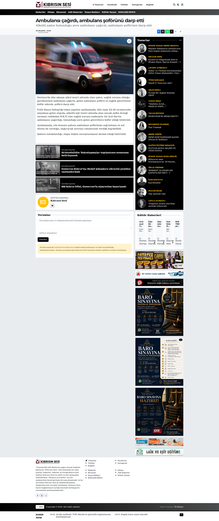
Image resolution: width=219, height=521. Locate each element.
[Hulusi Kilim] (141, 192)
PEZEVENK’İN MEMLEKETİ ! (163, 116)
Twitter (124, 5)
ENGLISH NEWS (126, 12)
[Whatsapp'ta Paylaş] (167, 31)
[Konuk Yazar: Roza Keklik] (141, 159)
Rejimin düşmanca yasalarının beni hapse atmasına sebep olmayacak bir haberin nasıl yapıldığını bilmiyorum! (164, 49)
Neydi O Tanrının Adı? (160, 83)
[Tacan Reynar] (141, 114)
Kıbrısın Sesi (59, 200)
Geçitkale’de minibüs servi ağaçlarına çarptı (159, 224)
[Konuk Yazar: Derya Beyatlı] (141, 48)
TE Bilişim (178, 507)
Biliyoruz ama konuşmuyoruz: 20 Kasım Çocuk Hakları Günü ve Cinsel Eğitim (164, 160)
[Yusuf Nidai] (141, 103)
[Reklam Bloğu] (159, 260)
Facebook (112, 5)
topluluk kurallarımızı (64, 247)
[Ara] (174, 4)
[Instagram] (46, 495)
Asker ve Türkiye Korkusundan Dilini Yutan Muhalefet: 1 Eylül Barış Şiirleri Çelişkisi (164, 72)
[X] (42, 495)
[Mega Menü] (182, 4)
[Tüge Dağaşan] (141, 81)
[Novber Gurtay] (143, 241)
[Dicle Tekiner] (141, 170)
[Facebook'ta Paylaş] (158, 31)
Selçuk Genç (155, 57)
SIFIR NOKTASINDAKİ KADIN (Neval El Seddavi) (163, 138)
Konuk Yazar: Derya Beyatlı (163, 46)
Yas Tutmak (154, 127)
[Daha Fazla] (171, 31)
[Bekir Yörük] (141, 136)
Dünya (51, 12)
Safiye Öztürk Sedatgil (161, 145)
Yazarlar (99, 5)
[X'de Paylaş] (163, 31)
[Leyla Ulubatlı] (141, 203)
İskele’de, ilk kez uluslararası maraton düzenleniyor (150, 224)
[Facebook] (37, 495)
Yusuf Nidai (154, 101)
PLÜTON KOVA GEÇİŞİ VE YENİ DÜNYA (162, 149)
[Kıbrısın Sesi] (53, 4)
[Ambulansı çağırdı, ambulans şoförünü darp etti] (84, 65)
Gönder (43, 239)
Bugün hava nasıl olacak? (134, 514)
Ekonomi (61, 12)
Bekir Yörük (155, 134)
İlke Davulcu (155, 180)
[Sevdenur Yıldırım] (141, 125)
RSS (41, 507)
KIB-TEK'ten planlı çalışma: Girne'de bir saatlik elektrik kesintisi (177, 224)
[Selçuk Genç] (141, 59)
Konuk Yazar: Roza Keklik (162, 156)
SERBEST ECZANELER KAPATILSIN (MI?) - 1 (160, 171)
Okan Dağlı (154, 90)
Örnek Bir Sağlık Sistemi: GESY (161, 94)
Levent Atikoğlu (157, 68)
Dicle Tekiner (155, 167)
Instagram (137, 5)
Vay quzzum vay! (157, 194)
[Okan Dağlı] (141, 92)
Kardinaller (154, 183)
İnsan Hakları (92, 12)
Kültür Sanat (109, 12)
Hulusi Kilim (155, 191)
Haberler (41, 12)
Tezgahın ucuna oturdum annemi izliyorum (161, 204)
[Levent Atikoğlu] (141, 70)
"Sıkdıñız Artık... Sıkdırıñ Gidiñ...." (157, 105)
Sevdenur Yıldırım (158, 124)
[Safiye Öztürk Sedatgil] (141, 147)
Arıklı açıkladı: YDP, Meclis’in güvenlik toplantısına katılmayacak (141, 224)
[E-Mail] (52, 206)
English (150, 5)
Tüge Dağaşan (156, 80)
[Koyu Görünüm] (178, 4)
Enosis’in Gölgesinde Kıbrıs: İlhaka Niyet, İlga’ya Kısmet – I (164, 60)
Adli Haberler (75, 12)
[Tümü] (180, 40)
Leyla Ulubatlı (156, 201)
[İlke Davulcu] (141, 181)
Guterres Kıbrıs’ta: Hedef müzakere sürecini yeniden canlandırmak (168, 224)
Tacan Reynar (156, 113)
